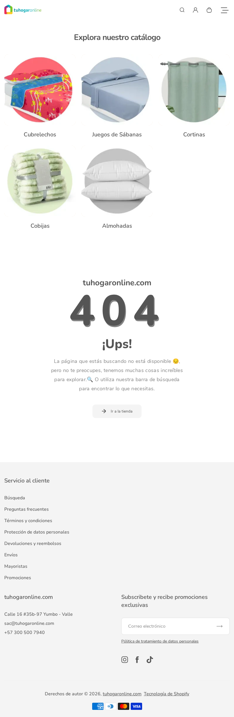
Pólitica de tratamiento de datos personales (160, 641)
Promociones (17, 578)
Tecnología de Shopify (166, 694)
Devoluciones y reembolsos (32, 543)
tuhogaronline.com (122, 694)
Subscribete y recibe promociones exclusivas (164, 601)
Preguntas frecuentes (26, 509)
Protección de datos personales (36, 532)
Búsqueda (14, 498)
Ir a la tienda (121, 411)
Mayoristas (15, 566)
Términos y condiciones (28, 521)
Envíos (11, 555)
